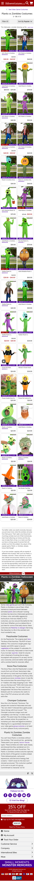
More (3, 857)
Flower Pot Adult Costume (6, 367)
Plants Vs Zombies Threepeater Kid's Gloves (8, 457)
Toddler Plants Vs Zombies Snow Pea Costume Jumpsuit (23, 334)
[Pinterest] (15, 795)
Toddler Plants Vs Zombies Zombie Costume (6, 304)
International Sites (9, 852)
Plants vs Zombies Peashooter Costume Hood (7, 427)
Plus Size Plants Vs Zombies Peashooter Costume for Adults (23, 240)
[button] (31, 3)
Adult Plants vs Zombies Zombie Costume (8, 147)
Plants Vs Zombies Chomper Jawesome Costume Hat (23, 517)
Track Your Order (11, 840)
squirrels (15, 653)
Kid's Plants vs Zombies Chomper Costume (24, 116)
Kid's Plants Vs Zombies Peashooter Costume (8, 53)
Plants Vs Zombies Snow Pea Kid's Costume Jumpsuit (8, 179)
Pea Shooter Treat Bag (24, 488)
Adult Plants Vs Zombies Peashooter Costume (8, 86)
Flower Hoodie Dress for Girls (8, 398)
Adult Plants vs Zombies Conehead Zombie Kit (8, 517)
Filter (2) (5, 21)
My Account (9, 835)
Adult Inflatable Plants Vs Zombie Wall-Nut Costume (25, 271)
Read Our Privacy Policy (17, 827)
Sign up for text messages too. (14, 819)
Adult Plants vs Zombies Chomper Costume (24, 210)
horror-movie (24, 742)
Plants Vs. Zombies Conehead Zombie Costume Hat (7, 488)
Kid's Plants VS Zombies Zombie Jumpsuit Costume (24, 147)
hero (29, 639)
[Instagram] (19, 795)
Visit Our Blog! (18, 800)
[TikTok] (29, 795)
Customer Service (9, 844)
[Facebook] (5, 795)
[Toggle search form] (27, 3)
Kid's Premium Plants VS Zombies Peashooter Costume (8, 210)
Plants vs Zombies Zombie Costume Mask (24, 457)
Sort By (24, 21)
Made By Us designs (18, 628)
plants (10, 612)
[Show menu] (2, 3)
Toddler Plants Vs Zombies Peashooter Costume (7, 271)
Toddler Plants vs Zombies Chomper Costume (7, 334)
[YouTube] (24, 795)
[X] (10, 795)
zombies (18, 678)
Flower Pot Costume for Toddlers (24, 398)
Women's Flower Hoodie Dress (25, 367)
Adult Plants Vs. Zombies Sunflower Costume (25, 86)
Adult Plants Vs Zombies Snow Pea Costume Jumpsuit (24, 304)
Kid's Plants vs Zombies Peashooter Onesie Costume (8, 116)
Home (6, 831)
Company (5, 848)
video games (10, 605)
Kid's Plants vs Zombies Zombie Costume (24, 53)
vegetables (5, 648)
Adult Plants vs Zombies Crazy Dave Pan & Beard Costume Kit (24, 427)
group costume (18, 726)
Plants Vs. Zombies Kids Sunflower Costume (24, 179)
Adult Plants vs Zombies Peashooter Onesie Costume (8, 240)
